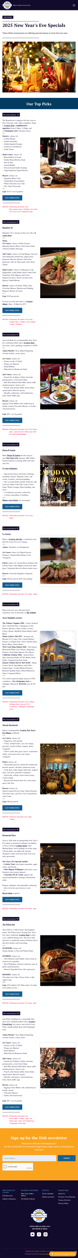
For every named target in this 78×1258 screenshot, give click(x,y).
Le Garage (6, 534)
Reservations (7, 893)
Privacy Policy (63, 1203)
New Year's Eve (12, 458)
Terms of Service (64, 1200)
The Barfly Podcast (28, 1199)
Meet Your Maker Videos (27, 1195)
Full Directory (7, 1196)
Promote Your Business (66, 1197)
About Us (61, 1194)
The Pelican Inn (8, 924)
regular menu (21, 845)
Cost (4, 191)
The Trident (31, 612)
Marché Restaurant (10, 725)
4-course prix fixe (15, 539)
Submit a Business (9, 1199)
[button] (74, 5)
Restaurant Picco (9, 835)
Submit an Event (48, 1197)
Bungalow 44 (7, 227)
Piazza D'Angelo (8, 450)
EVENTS (45, 1190)
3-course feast (9, 125)
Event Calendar (47, 1194)
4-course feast (29, 342)
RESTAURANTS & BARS (8, 1191)
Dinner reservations (10, 500)
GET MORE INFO (12, 198)
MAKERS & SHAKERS (29, 1190)
